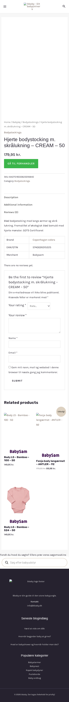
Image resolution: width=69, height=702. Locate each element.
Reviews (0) (11, 212)
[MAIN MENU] (4, 6)
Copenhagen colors (44, 239)
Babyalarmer (34, 662)
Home (7, 122)
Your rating (17, 305)
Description (11, 197)
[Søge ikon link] (64, 6)
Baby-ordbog (34, 678)
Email (13, 352)
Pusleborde (34, 674)
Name (13, 338)
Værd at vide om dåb (34, 628)
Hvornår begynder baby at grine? (34, 636)
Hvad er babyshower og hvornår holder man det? (35, 644)
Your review (18, 315)
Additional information (18, 204)
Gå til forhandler (21, 163)
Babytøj (16, 122)
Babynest (34, 666)
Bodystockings (31, 122)
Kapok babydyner (34, 670)
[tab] (34, 197)
